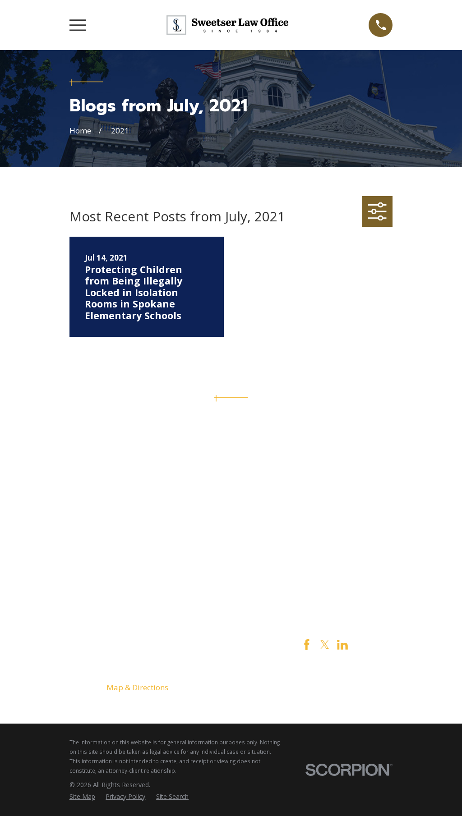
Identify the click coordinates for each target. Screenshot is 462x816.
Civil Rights (324, 556)
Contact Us (324, 570)
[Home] (227, 25)
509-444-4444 (231, 449)
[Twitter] (324, 644)
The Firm (325, 528)
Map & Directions (137, 687)
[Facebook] (306, 644)
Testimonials (324, 583)
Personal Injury (325, 542)
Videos (325, 597)
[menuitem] (82, 796)
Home (325, 514)
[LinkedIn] (342, 644)
